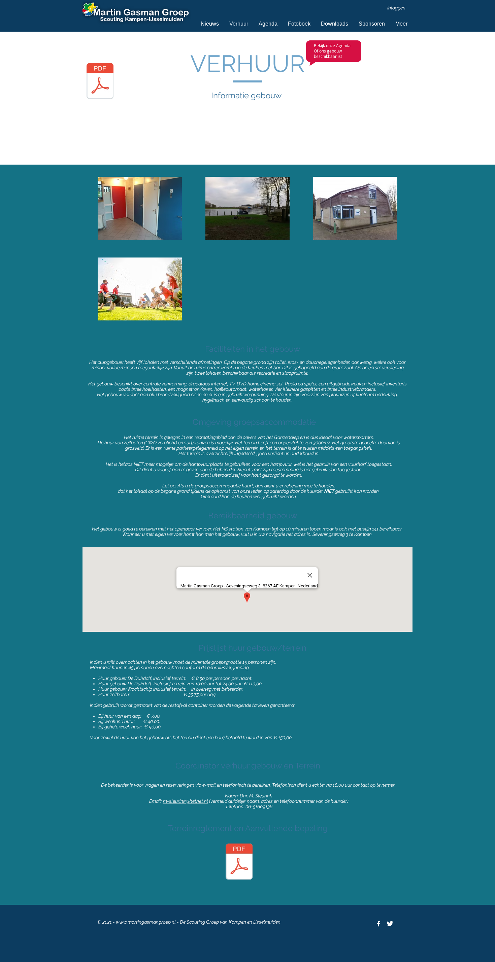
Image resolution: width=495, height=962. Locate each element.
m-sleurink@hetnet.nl (185, 801)
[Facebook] (378, 923)
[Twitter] (390, 923)
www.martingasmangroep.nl (146, 922)
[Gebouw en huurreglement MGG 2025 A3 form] (100, 81)
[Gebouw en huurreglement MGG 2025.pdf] (239, 862)
